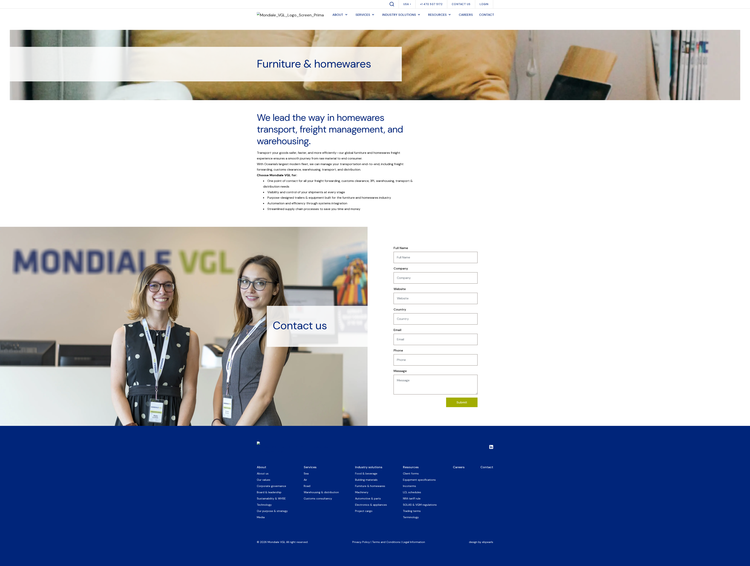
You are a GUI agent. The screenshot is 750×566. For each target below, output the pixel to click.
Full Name (401, 248)
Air (305, 479)
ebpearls (487, 542)
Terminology (411, 517)
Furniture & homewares (370, 486)
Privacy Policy (361, 542)
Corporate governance (271, 486)
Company (401, 268)
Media (261, 517)
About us (263, 473)
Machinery (361, 492)
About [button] (337, 15)
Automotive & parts (368, 498)
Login (484, 4)
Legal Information (414, 542)
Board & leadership (269, 492)
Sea (306, 473)
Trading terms (412, 511)
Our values (263, 479)
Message (400, 371)
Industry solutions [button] (399, 15)
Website (400, 289)
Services (310, 467)
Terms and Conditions (386, 542)
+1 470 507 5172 (431, 4)
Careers (458, 467)
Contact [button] (486, 15)
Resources (411, 467)
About (261, 467)
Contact (486, 467)
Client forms (411, 473)
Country (400, 309)
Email (397, 330)
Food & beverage (366, 473)
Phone (398, 350)
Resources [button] (437, 15)
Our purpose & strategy (272, 511)
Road (307, 486)
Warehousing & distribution (321, 492)
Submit (461, 402)
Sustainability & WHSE (271, 498)
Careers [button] (466, 15)
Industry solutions (368, 467)
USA (406, 4)
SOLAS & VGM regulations (420, 504)
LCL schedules (412, 492)
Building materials (366, 479)
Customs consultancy (318, 498)
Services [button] (362, 15)
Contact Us (461, 4)
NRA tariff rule (412, 498)
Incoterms (409, 486)
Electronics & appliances (371, 504)
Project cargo (363, 511)
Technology (264, 504)
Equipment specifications (419, 479)
